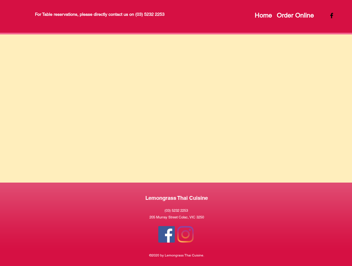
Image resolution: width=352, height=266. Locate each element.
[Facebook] (166, 234)
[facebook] (331, 15)
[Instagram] (185, 234)
